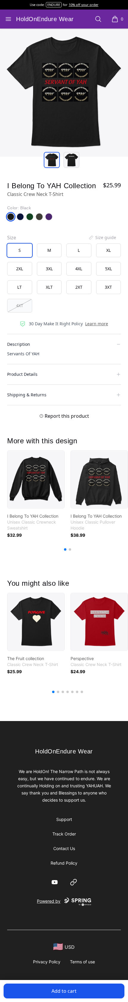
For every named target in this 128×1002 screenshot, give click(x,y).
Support (64, 819)
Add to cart (64, 991)
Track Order (64, 833)
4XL (78, 268)
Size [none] (11, 237)
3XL (49, 268)
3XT (108, 287)
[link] (35, 479)
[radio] (19, 250)
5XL (108, 268)
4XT (19, 305)
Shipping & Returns (26, 395)
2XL (19, 268)
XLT (49, 287)
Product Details (22, 374)
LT (19, 287)
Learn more (96, 323)
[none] (102, 238)
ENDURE (53, 4)
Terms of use (82, 961)
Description (18, 344)
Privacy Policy (46, 961)
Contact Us (64, 848)
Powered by (48, 901)
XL (108, 250)
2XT (78, 287)
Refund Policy (64, 863)
